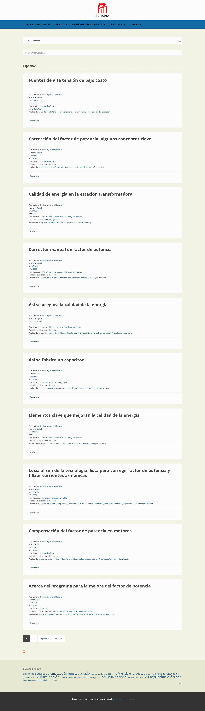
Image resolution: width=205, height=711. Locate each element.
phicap (124, 333)
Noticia (45, 608)
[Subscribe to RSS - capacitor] (102, 651)
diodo (98, 112)
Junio (35, 547)
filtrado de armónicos (113, 503)
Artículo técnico (48, 106)
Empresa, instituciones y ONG (54, 382)
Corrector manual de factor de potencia (70, 249)
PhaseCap (116, 333)
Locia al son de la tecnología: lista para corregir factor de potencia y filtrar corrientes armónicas (99, 472)
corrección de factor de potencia (53, 277)
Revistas (59, 24)
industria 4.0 (79, 677)
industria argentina (92, 677)
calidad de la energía (87, 167)
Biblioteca (116, 24)
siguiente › (44, 638)
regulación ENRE (130, 503)
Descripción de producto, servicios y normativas (62, 216)
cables (70, 673)
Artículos (135, 24)
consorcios (67, 614)
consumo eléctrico (99, 674)
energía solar (149, 674)
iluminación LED (66, 677)
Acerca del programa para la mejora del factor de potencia (90, 586)
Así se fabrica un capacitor (56, 360)
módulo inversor (88, 112)
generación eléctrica (31, 677)
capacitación (83, 673)
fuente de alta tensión (49, 112)
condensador (54, 222)
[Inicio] (102, 9)
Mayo (35, 100)
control (111, 673)
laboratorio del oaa (101, 388)
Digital (39, 97)
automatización (56, 673)
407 (38, 373)
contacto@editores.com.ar (123, 699)
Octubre (36, 492)
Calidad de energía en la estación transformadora (80, 194)
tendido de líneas (49, 680)
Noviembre (37, 321)
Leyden (54, 219)
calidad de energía (85, 222)
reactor (150, 503)
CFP (42, 167)
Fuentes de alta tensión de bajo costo (68, 80)
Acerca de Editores (36, 24)
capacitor (106, 112)
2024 (35, 495)
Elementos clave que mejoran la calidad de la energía (84, 415)
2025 (35, 324)
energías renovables (167, 673)
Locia (53, 164)
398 (38, 544)
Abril (35, 155)
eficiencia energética (130, 673)
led (146, 677)
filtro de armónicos (95, 503)
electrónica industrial (90, 333)
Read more (34, 120)
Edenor (52, 614)
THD (113, 614)
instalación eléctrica (136, 677)
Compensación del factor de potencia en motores (80, 531)
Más (180, 683)
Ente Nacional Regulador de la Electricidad (74, 611)
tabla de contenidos (31, 680)
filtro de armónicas (52, 167)
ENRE (53, 611)
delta (130, 333)
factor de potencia (68, 222)
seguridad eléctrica (165, 676)
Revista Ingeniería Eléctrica (51, 94)
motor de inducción (121, 559)
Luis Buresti (39, 109)
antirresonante (104, 614)
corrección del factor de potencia (62, 333)
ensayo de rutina (85, 388)
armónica (65, 167)
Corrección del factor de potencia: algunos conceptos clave (90, 139)
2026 (35, 103)
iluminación (50, 676)
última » (58, 638)
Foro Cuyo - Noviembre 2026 (87, 24)
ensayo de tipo (71, 388)
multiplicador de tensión (70, 112)
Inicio (28, 40)
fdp (41, 559)
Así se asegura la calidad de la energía (68, 304)
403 (38, 489)
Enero (35, 266)
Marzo (35, 211)
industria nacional (47, 388)
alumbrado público (34, 673)
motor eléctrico (96, 559)
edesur (59, 614)
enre (42, 614)
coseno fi (74, 167)
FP (86, 503)
